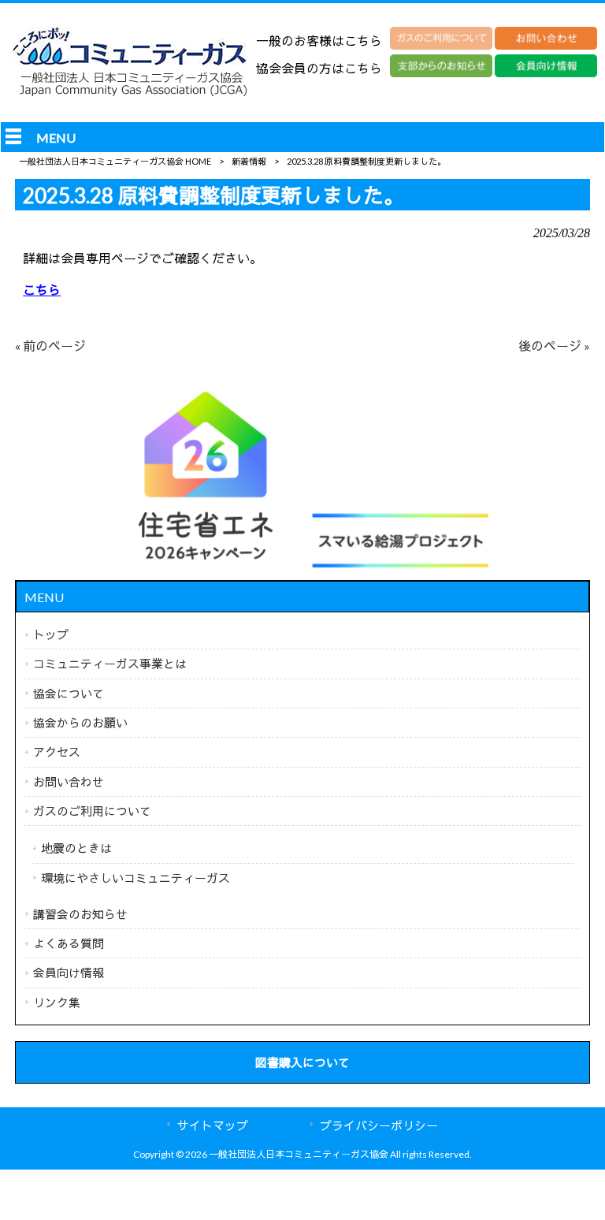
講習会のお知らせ (80, 914)
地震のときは (76, 848)
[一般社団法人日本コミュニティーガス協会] (130, 95)
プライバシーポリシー (379, 1125)
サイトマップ (212, 1125)
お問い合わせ (68, 782)
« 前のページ (50, 345)
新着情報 (249, 161)
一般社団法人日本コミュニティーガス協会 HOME (115, 161)
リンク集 (56, 1002)
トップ (51, 634)
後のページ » (554, 345)
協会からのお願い (80, 723)
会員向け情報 (68, 972)
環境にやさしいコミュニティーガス (135, 878)
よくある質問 (68, 943)
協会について (68, 693)
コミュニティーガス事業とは (110, 663)
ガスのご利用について (92, 811)
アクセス (56, 752)
